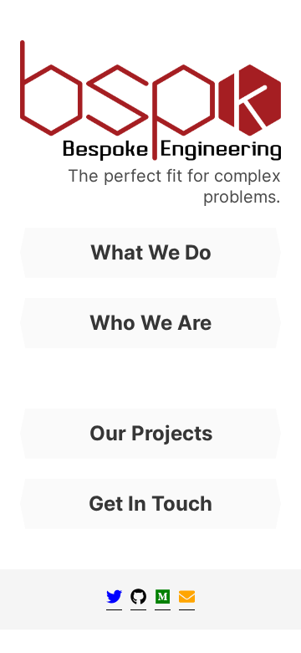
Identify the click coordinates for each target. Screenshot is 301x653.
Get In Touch (150, 503)
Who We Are (150, 323)
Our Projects (150, 433)
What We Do (151, 252)
